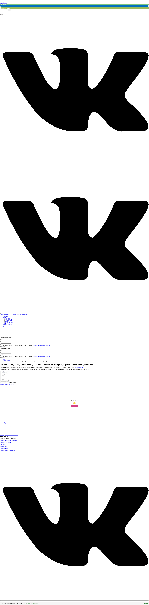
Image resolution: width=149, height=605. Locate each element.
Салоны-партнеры (6, 328)
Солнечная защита (8, 320)
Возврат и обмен (3, 446)
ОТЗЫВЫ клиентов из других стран (7, 384)
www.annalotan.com (79, 367)
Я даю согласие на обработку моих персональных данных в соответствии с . (26, 345)
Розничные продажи (7, 327)
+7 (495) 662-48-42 (10, 432)
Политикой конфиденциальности (32, 603)
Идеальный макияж (9, 322)
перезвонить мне (3, 3)
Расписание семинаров (7, 324)
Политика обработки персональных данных (9, 440)
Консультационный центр (8, 426)
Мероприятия (5, 326)
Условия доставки (4, 448)
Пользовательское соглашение (6, 442)
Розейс (6, 321)
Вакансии (14, 314)
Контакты (31, 0)
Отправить (3, 346)
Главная (4, 359)
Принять (146, 603)
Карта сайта (15, 435)
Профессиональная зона (38, 0)
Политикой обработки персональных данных (41, 345)
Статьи (4, 325)
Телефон (2, 342)
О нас (4, 422)
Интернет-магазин (25, 0)
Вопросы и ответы (6, 360)
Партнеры (2, 435)
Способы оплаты (3, 444)
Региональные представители (6, 0)
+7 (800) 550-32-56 (4, 2)
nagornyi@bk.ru (3, 432)
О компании (5, 316)
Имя (1, 340)
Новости (4, 323)
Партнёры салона (20, 314)
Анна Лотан (7, 318)
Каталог (4, 317)
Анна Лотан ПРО (8, 319)
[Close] (1, 339)
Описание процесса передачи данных (7, 450)
